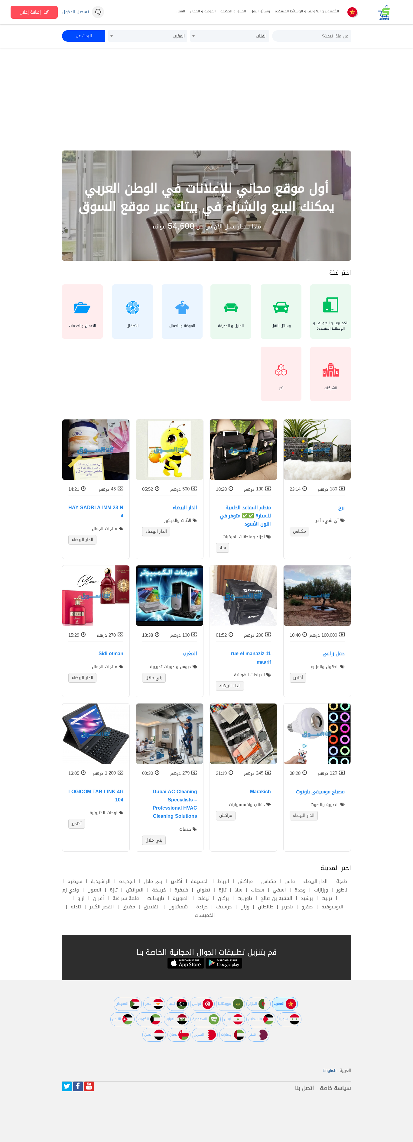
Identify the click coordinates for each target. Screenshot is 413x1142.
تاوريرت (244, 898)
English (330, 1070)
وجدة (300, 890)
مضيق (128, 906)
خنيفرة (181, 890)
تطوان (203, 890)
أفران (98, 898)
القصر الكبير (101, 906)
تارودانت (155, 898)
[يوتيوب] (89, 1086)
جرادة (202, 906)
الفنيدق (152, 906)
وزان (244, 906)
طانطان (265, 906)
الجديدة (127, 881)
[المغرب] (352, 12)
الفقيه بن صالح (276, 898)
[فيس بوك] (78, 1086)
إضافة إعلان (31, 12)
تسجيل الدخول (75, 12)
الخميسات (205, 915)
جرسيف (224, 906)
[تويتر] (67, 1086)
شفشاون (178, 906)
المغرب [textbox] (179, 36)
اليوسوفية (332, 906)
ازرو (81, 898)
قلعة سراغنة (125, 898)
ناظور (342, 890)
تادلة (76, 906)
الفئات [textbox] (261, 36)
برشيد (307, 898)
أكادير (176, 881)
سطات (257, 890)
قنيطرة (74, 881)
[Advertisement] (206, 99)
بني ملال (153, 881)
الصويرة (181, 898)
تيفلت (203, 898)
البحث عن (84, 36)
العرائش (135, 890)
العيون (94, 890)
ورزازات (321, 890)
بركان (223, 898)
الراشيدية (101, 881)
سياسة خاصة (335, 1088)
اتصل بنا (304, 1088)
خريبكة (159, 890)
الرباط (223, 881)
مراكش (245, 881)
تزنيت (326, 898)
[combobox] (229, 36)
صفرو (307, 906)
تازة (222, 890)
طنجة (341, 881)
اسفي (279, 890)
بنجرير (287, 906)
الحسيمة (200, 881)
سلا (238, 890)
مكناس (268, 881)
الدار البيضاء (315, 881)
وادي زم (70, 890)
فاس (290, 881)
